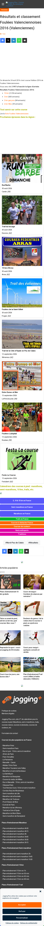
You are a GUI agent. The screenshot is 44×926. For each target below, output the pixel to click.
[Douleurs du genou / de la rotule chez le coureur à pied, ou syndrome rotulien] (33, 608)
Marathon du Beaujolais (11, 777)
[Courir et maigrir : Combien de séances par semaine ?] (33, 582)
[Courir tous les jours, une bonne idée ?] (10, 664)
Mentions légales (8, 713)
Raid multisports (22, 530)
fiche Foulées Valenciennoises (17, 114)
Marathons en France (22, 514)
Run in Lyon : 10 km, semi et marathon (17, 751)
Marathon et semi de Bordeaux (14, 771)
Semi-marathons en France (22, 507)
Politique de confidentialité (28, 923)
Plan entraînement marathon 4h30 (15, 828)
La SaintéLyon (8, 774)
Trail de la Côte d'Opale (11, 810)
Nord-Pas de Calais (15, 543)
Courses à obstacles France (22, 523)
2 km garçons (9, 100)
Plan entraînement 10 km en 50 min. (16, 873)
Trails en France (22, 519)
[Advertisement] (17, 60)
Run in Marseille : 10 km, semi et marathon (18, 782)
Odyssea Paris (8, 785)
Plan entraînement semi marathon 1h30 (17, 859)
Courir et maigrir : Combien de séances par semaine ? (32, 594)
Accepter (22, 905)
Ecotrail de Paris (9, 805)
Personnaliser (22, 918)
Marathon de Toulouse (11, 799)
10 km (6, 93)
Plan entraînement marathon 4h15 (15, 831)
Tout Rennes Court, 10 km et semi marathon (19, 788)
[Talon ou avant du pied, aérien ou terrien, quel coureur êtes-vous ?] (10, 608)
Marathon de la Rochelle (12, 796)
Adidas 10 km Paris (10, 765)
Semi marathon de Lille (11, 793)
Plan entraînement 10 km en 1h (14, 871)
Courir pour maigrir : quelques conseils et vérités (31, 650)
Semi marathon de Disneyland (14, 816)
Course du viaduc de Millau (12, 779)
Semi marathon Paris (10, 748)
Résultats (4, 10)
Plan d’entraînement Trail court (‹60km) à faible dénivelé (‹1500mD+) (32, 676)
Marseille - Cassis (9, 762)
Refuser (22, 911)
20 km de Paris (8, 754)
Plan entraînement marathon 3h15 (15, 842)
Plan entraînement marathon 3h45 (15, 837)
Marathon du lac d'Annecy (12, 808)
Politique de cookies (12, 923)
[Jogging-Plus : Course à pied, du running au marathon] (15, 4)
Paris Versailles (8, 757)
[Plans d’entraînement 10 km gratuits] (10, 582)
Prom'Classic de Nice (10, 802)
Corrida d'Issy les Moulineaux (13, 791)
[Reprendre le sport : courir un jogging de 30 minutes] (10, 637)
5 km (6, 97)
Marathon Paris (8, 745)
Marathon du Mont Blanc (12, 813)
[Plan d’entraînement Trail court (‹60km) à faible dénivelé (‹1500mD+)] (33, 664)
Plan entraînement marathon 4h (15, 834)
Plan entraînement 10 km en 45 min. (16, 876)
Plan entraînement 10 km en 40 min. (16, 879)
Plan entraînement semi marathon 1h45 (17, 857)
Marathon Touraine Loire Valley (14, 768)
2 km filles (8, 104)
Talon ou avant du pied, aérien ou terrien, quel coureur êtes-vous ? (8, 621)
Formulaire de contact (10, 733)
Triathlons (22, 534)
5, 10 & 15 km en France (22, 501)
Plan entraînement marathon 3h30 (15, 840)
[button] (40, 891)
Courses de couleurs (22, 526)
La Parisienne (8, 760)
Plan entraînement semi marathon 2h (17, 854)
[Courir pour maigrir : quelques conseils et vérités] (33, 637)
